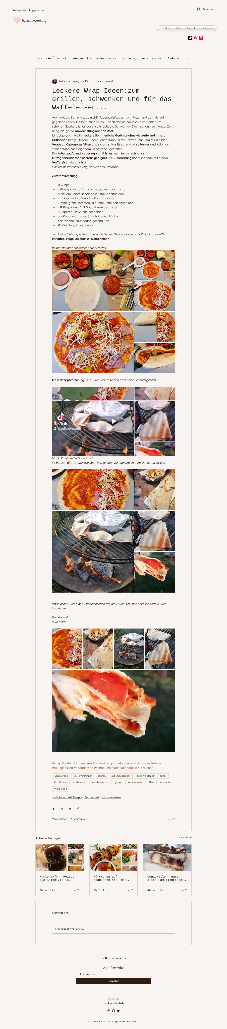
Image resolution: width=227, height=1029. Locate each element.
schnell (102, 775)
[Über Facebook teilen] (53, 808)
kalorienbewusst (101, 782)
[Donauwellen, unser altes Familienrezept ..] (167, 857)
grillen (118, 782)
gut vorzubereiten (120, 775)
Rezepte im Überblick (51, 58)
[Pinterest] (196, 38)
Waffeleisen (60, 788)
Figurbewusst (91, 797)
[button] (187, 58)
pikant (163, 775)
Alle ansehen (185, 837)
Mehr (171, 58)
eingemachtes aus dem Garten (94, 58)
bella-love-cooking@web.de (28, 10)
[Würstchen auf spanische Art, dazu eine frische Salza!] (114, 857)
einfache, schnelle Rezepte (142, 58)
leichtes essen (135, 782)
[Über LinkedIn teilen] (69, 808)
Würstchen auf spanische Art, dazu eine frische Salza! (111, 878)
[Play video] (113, 421)
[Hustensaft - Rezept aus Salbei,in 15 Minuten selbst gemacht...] (60, 857)
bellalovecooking (34, 20)
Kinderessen (79, 782)
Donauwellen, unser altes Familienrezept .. (165, 878)
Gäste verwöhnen (82, 775)
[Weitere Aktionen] (173, 81)
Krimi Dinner (60, 782)
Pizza (151, 782)
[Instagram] (201, 38)
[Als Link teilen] (78, 808)
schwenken (166, 782)
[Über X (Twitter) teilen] (61, 808)
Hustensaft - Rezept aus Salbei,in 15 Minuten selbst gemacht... (57, 878)
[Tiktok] (190, 38)
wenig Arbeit (61, 775)
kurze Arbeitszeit (145, 775)
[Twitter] (118, 1010)
